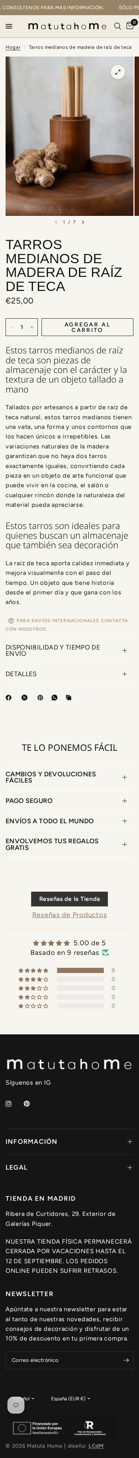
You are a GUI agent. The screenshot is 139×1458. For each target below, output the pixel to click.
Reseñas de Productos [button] (69, 915)
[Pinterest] (41, 697)
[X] (25, 697)
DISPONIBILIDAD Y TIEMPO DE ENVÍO (53, 650)
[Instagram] (14, 1104)
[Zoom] (118, 72)
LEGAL (16, 1167)
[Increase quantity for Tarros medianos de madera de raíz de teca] (31, 327)
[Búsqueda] (118, 26)
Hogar (13, 47)
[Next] (83, 222)
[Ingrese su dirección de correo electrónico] (126, 1360)
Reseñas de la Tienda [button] (69, 898)
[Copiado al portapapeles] (70, 697)
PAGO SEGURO (29, 800)
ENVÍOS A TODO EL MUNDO (50, 821)
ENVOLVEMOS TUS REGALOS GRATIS (52, 844)
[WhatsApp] (56, 697)
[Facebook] (10, 697)
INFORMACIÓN (32, 1141)
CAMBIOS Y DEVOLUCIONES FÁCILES (51, 777)
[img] (69, 943)
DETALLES (21, 674)
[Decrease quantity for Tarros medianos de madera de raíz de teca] (11, 327)
